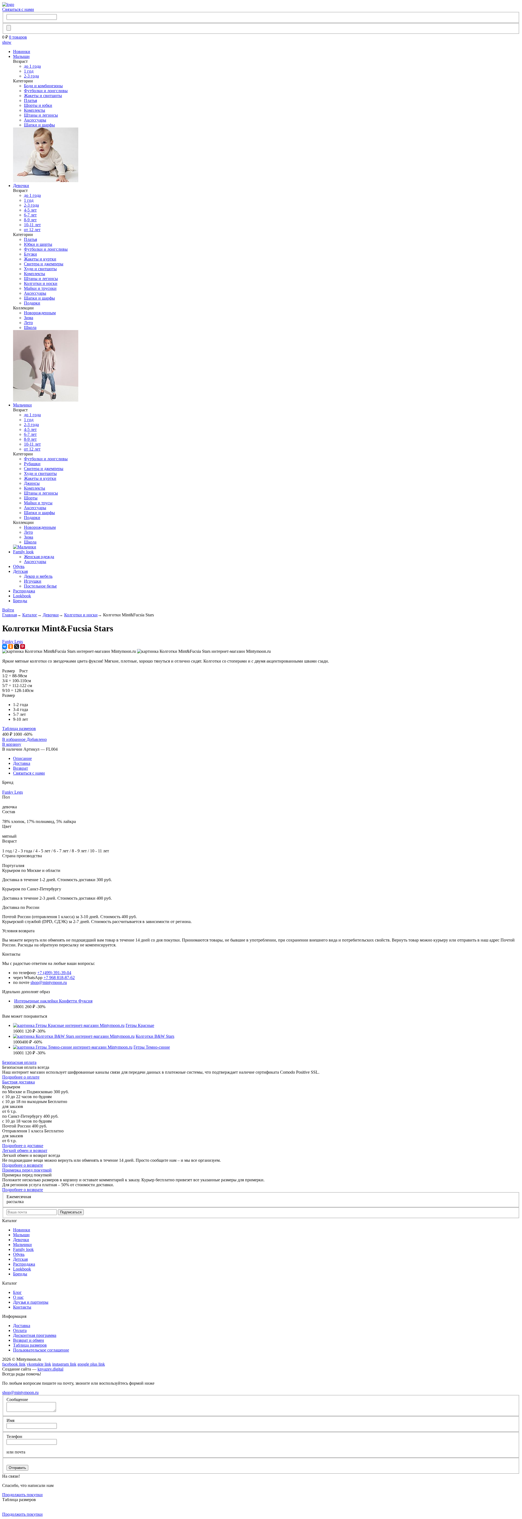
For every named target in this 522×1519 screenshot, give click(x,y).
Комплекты (34, 110)
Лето (28, 322)
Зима (28, 317)
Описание (22, 758)
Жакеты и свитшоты (43, 95)
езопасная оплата (19, 1062)
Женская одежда (39, 556)
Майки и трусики (40, 288)
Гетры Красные (140, 1025)
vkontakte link (39, 1364)
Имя (10, 1420)
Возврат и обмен (28, 1340)
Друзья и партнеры (30, 1302)
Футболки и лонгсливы (46, 90)
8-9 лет (30, 220)
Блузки (30, 254)
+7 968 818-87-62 (59, 977)
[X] (16, 646)
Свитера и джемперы (43, 264)
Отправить (17, 1468)
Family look (23, 551)
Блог (17, 1292)
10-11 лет (32, 224)
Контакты (22, 1307)
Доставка (21, 763)
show (6, 42)
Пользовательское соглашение (41, 1350)
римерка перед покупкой (27, 1170)
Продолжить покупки (22, 1494)
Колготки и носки (40, 283)
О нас (18, 1297)
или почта (16, 1452)
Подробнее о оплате (20, 1077)
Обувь (18, 566)
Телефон (14, 1436)
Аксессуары (35, 120)
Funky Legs (12, 641)
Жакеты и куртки (40, 259)
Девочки (21, 185)
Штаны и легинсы (41, 115)
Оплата (20, 1330)
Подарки (32, 303)
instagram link (64, 1364)
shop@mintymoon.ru (48, 982)
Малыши (21, 56)
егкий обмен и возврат (24, 1150)
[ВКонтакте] (4, 646)
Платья (30, 100)
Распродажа (24, 591)
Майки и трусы (38, 503)
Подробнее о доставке (22, 1145)
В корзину (11, 744)
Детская (20, 571)
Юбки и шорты (38, 244)
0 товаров (18, 37)
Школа (30, 327)
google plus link (91, 1364)
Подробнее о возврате (22, 1165)
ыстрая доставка (18, 1082)
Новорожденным (40, 312)
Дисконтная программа (34, 1335)
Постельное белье (40, 586)
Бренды (20, 600)
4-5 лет (30, 210)
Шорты (31, 498)
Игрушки (32, 581)
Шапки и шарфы (39, 125)
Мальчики (22, 405)
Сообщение (17, 1399)
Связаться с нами (18, 9)
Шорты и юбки (38, 105)
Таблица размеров (19, 728)
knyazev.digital (50, 1369)
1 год (28, 71)
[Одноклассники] (10, 646)
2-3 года (31, 76)
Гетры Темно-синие (151, 1047)
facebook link (14, 1364)
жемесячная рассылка (19, 1199)
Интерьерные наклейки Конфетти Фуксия (53, 1001)
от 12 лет (32, 229)
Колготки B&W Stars (155, 1036)
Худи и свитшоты (40, 268)
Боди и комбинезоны (43, 85)
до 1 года (32, 66)
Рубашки (32, 463)
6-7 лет (30, 215)
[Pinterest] (22, 646)
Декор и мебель (38, 576)
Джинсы (32, 483)
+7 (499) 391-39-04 (54, 972)
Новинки (21, 51)
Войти (8, 610)
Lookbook (22, 596)
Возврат (20, 768)
